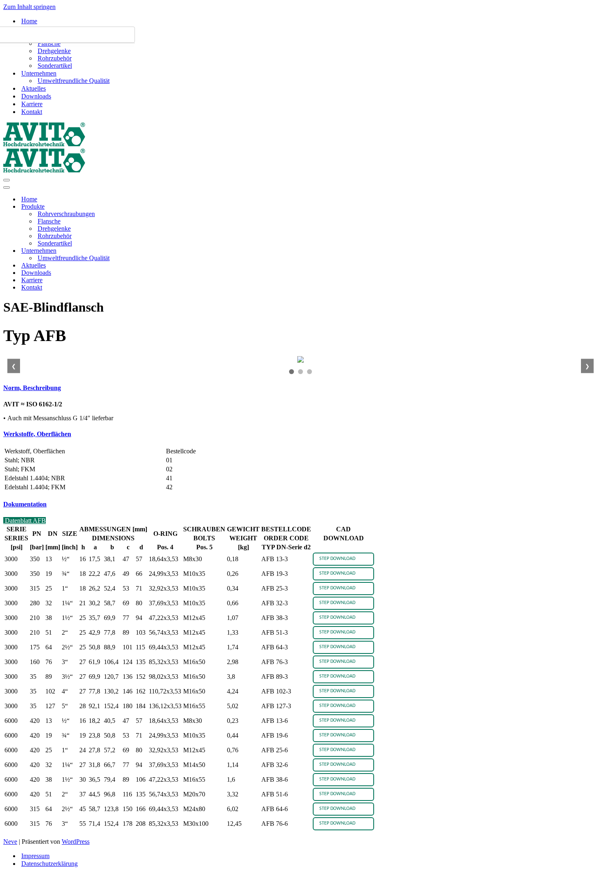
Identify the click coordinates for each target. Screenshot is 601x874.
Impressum (35, 855)
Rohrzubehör (55, 58)
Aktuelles (33, 88)
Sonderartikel (55, 65)
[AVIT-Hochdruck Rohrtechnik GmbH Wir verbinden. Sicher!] (44, 144)
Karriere (32, 103)
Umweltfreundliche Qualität (74, 80)
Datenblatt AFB (24, 520)
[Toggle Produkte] (146, 206)
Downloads (36, 96)
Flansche (49, 43)
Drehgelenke (54, 50)
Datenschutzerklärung (49, 863)
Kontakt (31, 111)
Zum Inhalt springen (29, 6)
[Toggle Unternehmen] (146, 250)
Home (29, 21)
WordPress (76, 841)
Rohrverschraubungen (66, 213)
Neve (10, 841)
